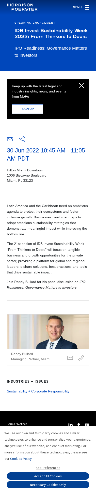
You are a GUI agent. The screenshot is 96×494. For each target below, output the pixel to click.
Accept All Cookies (48, 476)
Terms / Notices (17, 424)
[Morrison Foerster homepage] (23, 7)
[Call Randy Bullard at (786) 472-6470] (81, 358)
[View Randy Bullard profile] (48, 339)
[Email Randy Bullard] (70, 358)
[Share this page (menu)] (22, 140)
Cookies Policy (21, 458)
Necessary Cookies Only (48, 484)
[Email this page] (10, 140)
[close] (81, 86)
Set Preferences (48, 467)
